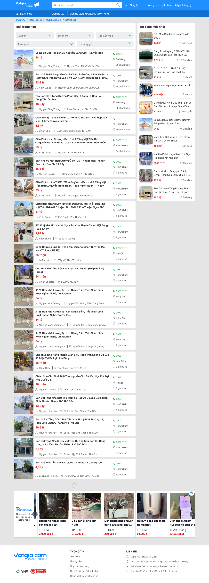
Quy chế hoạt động (79, 566)
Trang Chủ (20, 19)
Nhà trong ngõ (69, 19)
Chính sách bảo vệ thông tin (84, 575)
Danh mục (25, 13)
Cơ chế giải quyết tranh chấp (84, 571)
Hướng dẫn (76, 561)
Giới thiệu (75, 556)
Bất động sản (35, 19)
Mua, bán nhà (52, 19)
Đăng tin (133, 5)
